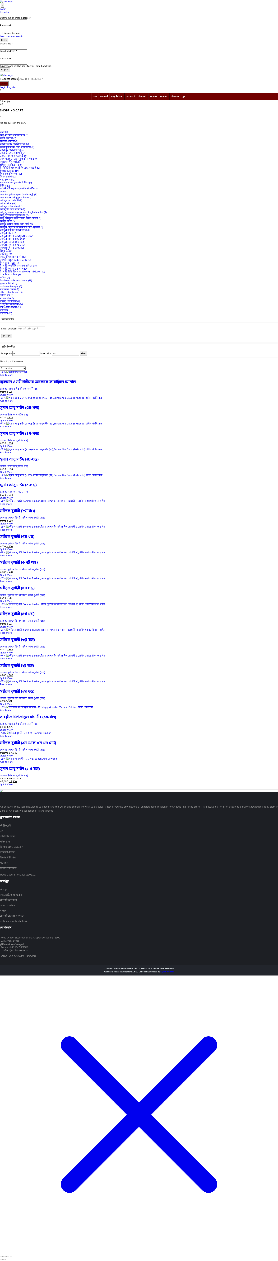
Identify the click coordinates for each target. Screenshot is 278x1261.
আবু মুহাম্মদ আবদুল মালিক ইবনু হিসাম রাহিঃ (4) (23, 212)
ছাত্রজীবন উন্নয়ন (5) (9, 289)
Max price (45, 353)
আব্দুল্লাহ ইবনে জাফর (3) (12, 248)
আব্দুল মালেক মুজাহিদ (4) (13, 239)
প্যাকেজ (153, 97)
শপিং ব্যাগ (5, 842)
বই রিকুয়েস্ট (5, 826)
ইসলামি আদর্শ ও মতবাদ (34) (14, 269)
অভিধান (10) (6, 254)
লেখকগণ (130, 97)
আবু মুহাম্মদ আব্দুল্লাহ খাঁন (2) (14, 215)
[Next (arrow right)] (4, 1259)
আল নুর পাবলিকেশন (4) (12, 150)
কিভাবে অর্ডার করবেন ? (11, 847)
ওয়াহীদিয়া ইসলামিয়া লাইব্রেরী (14, 921)
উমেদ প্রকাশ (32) (8, 177)
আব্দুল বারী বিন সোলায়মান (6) (15, 230)
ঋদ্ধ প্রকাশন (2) (7, 180)
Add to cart (6, 375)
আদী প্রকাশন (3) (8, 138)
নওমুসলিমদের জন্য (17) (11, 304)
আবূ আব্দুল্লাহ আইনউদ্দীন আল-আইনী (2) (20, 218)
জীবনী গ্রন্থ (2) (7, 295)
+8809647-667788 (18, 947)
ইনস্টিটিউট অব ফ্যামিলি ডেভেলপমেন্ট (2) (20, 168)
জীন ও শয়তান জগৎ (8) (11, 292)
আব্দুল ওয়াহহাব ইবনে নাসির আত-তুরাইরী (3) (21, 227)
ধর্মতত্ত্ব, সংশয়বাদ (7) (10, 301)
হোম (95, 97)
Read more (6, 504)
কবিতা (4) (5, 278)
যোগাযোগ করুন (7, 836)
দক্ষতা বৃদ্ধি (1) (7, 298)
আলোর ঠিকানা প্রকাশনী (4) (13, 156)
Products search (9, 79)
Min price (6, 353)
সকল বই (104, 97)
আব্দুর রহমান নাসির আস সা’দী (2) (16, 224)
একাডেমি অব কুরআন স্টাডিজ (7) (16, 183)
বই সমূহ (3, 889)
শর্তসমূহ (4, 863)
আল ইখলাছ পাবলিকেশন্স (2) (14, 144)
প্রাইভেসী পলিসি (7, 852)
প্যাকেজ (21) (6, 313)
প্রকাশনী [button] (4, 132)
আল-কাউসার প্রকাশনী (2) (12, 153)
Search (4, 83)
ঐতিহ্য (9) (5, 186)
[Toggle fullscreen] (4, 1256)
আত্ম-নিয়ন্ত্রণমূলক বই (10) (13, 257)
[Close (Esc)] (11, 1256)
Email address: (9, 329)
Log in (4, 40)
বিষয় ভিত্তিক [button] (6, 251)
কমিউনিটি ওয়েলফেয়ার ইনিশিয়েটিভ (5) (19, 188)
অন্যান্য (163, 97)
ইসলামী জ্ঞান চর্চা (8, 900)
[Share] (7, 1256)
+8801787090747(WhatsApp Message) (12, 942)
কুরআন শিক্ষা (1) (8, 283)
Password (6, 25)
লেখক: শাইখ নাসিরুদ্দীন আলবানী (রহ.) (19, 389)
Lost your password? (11, 36)
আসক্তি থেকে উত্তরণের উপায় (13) (15, 260)
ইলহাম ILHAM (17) (9, 171)
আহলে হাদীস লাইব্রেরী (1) (12, 162)
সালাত (3, 911)
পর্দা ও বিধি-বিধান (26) (11, 307)
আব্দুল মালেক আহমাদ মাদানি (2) (16, 236)
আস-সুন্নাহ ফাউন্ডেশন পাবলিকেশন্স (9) (18, 159)
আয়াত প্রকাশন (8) (9, 141)
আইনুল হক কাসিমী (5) (11, 200)
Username (6, 44)
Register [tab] (4, 12)
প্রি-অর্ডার (175, 97)
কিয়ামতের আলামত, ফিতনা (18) (16, 280)
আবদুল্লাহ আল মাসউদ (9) (12, 209)
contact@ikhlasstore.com (15, 950)
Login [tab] (3, 9)
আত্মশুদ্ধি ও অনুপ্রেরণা (11, 895)
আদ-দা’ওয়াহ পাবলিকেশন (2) (14, 135)
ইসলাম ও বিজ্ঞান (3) (9, 263)
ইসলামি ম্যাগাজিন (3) (10, 274)
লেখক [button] (3, 192)
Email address (8, 51)
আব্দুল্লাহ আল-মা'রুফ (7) (12, 245)
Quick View (6, 395)
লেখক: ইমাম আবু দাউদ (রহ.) (14, 415)
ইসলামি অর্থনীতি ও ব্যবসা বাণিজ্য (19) (18, 266)
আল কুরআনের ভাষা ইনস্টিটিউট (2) (17, 147)
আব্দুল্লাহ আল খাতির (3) (12, 242)
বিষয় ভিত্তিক (116, 97)
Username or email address (15, 18)
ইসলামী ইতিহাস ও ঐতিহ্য (12, 916)
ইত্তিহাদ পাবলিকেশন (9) (11, 165)
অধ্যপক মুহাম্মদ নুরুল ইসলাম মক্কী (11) (18, 194)
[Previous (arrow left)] (1, 1259)
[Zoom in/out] (1, 1256)
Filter (83, 353)
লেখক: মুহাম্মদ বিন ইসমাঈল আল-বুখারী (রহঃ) (22, 518)
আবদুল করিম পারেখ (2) (11, 206)
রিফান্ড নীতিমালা (8, 858)
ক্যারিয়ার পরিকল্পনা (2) (11, 286)
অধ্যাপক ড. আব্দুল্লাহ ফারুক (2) (15, 197)
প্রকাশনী (142, 97)
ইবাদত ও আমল (7, 905)
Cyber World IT (167, 972)
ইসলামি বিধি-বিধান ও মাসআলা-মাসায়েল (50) (22, 272)
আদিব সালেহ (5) (8, 203)
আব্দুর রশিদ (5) (7, 221)
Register (5, 69)
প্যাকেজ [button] (4, 310)
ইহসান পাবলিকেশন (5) (11, 174)
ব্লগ (183, 97)
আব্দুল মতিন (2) (8, 233)
